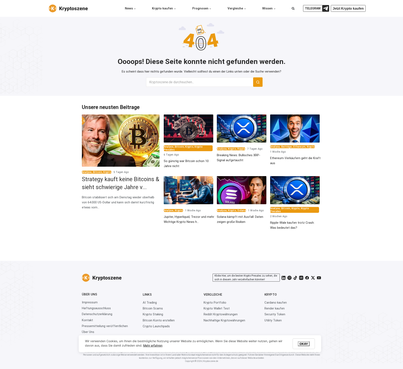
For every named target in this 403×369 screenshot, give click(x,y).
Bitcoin (97, 172)
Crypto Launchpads (156, 326)
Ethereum (299, 146)
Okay (304, 344)
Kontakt (87, 320)
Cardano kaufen (275, 302)
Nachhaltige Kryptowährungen (224, 320)
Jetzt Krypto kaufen (348, 8)
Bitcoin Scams (153, 308)
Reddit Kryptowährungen (221, 314)
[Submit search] (258, 82)
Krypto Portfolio (215, 302)
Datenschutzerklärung (97, 314)
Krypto (107, 172)
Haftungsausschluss (96, 308)
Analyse (87, 172)
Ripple (241, 148)
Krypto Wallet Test (217, 308)
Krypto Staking (153, 314)
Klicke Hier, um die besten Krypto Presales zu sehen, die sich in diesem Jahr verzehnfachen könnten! (246, 277)
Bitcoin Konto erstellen (159, 320)
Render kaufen (274, 308)
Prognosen (200, 8)
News (129, 8)
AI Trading (150, 302)
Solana (241, 210)
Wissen (267, 8)
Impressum (90, 302)
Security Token (274, 314)
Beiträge (286, 146)
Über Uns (88, 332)
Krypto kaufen (162, 8)
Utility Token (273, 320)
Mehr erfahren (152, 345)
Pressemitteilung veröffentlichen (105, 326)
